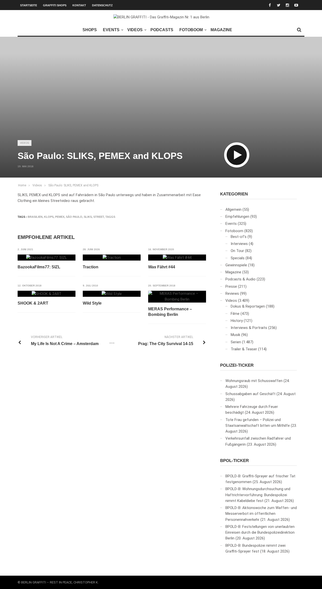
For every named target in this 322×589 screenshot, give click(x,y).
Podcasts (161, 30)
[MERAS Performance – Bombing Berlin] (177, 297)
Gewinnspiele (236, 265)
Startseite (28, 5)
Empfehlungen (237, 216)
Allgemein (233, 209)
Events (111, 30)
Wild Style (92, 303)
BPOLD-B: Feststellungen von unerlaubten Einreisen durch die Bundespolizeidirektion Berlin (260, 532)
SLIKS (88, 216)
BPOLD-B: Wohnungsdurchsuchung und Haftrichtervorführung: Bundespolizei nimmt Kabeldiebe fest (257, 495)
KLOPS (49, 216)
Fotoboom (191, 30)
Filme (235, 313)
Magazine (221, 30)
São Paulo (74, 216)
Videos (135, 30)
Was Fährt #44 (161, 267)
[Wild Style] (112, 294)
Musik (235, 334)
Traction (90, 267)
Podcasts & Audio (240, 279)
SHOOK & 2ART (33, 303)
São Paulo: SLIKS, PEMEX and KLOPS (73, 185)
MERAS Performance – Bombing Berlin (170, 312)
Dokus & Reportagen (248, 306)
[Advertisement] (161, 97)
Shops (90, 30)
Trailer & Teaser (244, 349)
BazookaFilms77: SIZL (39, 267)
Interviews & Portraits (249, 327)
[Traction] (112, 258)
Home (22, 185)
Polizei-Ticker (237, 365)
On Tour (237, 250)
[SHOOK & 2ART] (46, 294)
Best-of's (239, 236)
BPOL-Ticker (234, 460)
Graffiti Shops (54, 5)
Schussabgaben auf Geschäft (250, 394)
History (237, 320)
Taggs (110, 216)
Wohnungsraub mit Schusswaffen (254, 380)
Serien (236, 342)
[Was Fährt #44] (177, 258)
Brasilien (35, 216)
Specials (238, 258)
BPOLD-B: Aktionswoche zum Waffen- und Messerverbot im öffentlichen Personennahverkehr (261, 514)
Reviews (232, 293)
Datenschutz (102, 5)
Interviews (239, 243)
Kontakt (79, 5)
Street (98, 216)
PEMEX (59, 216)
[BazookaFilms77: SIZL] (46, 258)
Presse (231, 286)
